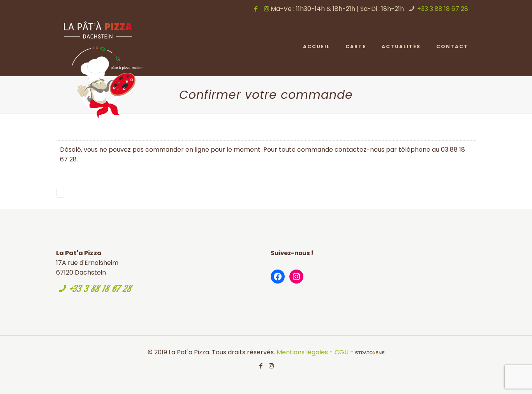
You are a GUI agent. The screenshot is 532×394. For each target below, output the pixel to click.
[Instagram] (266, 9)
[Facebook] (256, 9)
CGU (342, 352)
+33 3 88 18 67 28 (442, 8)
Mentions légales (302, 352)
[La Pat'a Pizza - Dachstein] (103, 70)
